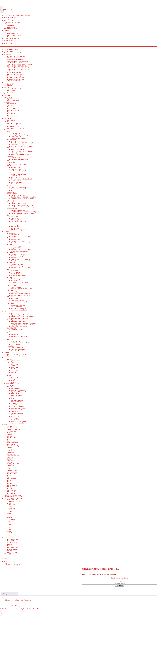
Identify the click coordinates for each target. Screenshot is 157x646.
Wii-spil (13, 162)
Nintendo (6, 130)
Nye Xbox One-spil (16, 298)
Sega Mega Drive (12, 320)
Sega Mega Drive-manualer (19, 392)
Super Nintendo (11, 139)
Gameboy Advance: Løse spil (19, 210)
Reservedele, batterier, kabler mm (13, 498)
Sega (5, 311)
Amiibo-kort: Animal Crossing (16, 128)
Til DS (9, 513)
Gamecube (10, 156)
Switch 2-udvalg (8, 51)
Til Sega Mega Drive (13, 500)
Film (5, 82)
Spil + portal (14, 364)
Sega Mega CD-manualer (18, 390)
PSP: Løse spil (15, 270)
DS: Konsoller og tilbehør (18, 221)
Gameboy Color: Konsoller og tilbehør (22, 205)
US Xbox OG (11, 492)
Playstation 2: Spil (16, 239)
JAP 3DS (10, 459)
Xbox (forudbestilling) (13, 81)
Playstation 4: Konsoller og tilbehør (21, 261)
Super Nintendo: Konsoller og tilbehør (22, 146)
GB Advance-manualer (17, 406)
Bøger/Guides (8, 97)
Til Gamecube (11, 519)
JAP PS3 (9, 462)
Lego (8, 546)
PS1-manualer (15, 415)
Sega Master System (13, 313)
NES (8, 131)
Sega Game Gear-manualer (18, 421)
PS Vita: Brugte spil (16, 280)
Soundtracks (10, 550)
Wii (8, 161)
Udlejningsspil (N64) (17, 153)
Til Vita (9, 534)
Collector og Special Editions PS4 (20, 259)
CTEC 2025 (7, 554)
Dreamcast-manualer (17, 410)
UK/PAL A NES (12, 437)
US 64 (9, 477)
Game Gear (10, 346)
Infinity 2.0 (14, 380)
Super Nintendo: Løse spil (18, 141)
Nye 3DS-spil (15, 225)
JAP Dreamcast (11, 467)
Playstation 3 (11, 244)
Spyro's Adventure (16, 369)
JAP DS (9, 436)
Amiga (6, 357)
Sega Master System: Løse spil (19, 318)
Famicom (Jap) (11, 444)
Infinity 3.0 (14, 382)
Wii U (9, 166)
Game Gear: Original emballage (20, 349)
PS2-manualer (15, 416)
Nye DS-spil (14, 216)
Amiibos (6, 121)
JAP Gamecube (11, 449)
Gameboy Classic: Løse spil (19, 195)
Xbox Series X (11, 303)
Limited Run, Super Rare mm (12, 495)
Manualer (10, 387)
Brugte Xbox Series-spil (18, 305)
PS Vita (9, 277)
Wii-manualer (15, 398)
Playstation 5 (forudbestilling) (15, 79)
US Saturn (10, 488)
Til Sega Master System (14, 501)
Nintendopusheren (10, 609)
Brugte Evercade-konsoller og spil (17, 354)
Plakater (9, 115)
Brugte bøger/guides (13, 100)
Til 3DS (9, 514)
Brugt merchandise (12, 103)
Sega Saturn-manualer (17, 395)
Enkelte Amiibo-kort (13, 126)
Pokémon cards (8, 359)
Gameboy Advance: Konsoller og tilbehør (23, 213)
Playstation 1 (11, 233)
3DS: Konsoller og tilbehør (18, 230)
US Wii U (10, 482)
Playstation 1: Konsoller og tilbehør (21, 236)
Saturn (9, 333)
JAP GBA (10, 457)
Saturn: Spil (14, 334)
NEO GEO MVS (12, 120)
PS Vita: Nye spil (16, 279)
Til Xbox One (11, 508)
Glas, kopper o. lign (13, 110)
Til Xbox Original (12, 505)
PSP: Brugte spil (15, 272)
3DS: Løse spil (15, 228)
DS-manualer (15, 411)
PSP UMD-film (15, 274)
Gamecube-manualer (17, 413)
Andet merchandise (12, 117)
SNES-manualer (15, 397)
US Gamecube (11, 478)
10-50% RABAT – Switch (15, 62)
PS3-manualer (15, 418)
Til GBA (9, 511)
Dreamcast (10, 339)
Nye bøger (10, 92)
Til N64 (9, 518)
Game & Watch (11, 192)
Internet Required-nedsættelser (16, 56)
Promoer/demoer (12, 549)
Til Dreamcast (11, 510)
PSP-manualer (15, 419)
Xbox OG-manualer (16, 401)
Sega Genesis (11, 441)
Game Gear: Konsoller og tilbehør (20, 351)
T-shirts (9, 105)
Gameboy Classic (12, 194)
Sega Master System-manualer (19, 408)
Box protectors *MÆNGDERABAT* (15, 496)
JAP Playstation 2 (12, 460)
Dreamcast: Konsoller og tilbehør (20, 343)
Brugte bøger (11, 90)
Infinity (9, 375)
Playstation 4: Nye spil (17, 256)
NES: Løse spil (15, 133)
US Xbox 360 (11, 493)
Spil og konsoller (12, 542)
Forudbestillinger (8, 71)
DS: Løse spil (15, 220)
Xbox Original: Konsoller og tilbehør (21, 288)
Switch (9, 172)
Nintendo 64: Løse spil (17, 149)
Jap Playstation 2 (12, 428)
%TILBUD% (7, 54)
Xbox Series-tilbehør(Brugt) (19, 310)
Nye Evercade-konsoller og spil (16, 356)
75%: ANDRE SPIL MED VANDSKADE (19, 64)
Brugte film (10, 84)
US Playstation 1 (12, 485)
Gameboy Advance (12, 208)
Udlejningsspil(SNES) (17, 144)
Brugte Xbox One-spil (17, 300)
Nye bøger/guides (12, 99)
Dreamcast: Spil (15, 341)
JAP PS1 (9, 434)
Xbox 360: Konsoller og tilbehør (20, 293)
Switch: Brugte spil (16, 177)
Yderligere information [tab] (10, 594)
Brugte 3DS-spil (15, 226)
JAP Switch (10, 452)
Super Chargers (15, 370)
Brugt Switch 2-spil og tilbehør (20, 187)
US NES (9, 439)
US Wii (9, 480)
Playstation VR (15, 257)
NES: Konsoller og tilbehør (19, 138)
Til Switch (10, 524)
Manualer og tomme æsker (11, 383)
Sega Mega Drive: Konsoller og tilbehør (22, 325)
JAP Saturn (10, 465)
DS (8, 215)
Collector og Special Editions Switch (21, 179)
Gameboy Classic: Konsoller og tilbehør (22, 198)
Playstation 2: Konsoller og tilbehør (21, 243)
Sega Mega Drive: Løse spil (19, 321)
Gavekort (6, 94)
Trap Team (14, 374)
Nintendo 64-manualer (17, 423)
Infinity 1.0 (14, 379)
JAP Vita (9, 426)
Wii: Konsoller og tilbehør (18, 164)
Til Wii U (10, 523)
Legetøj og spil (11, 113)
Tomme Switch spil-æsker (18, 174)
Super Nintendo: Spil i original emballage (23, 143)
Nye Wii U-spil (15, 167)
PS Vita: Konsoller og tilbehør (19, 282)
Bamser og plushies (12, 107)
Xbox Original (11, 285)
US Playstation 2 (12, 487)
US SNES (10, 475)
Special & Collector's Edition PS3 (20, 251)
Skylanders (10, 362)
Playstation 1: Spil (16, 234)
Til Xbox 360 (11, 506)
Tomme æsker (11, 385)
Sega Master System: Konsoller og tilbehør (23, 315)
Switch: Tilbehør (15, 184)
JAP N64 (10, 447)
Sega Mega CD (11, 328)
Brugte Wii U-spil (16, 169)
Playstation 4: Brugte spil (18, 254)
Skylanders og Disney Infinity (12, 361)
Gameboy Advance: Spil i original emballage (24, 212)
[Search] (1, 7)
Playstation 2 (11, 238)
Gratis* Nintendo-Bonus (11, 49)
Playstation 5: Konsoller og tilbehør (21, 267)
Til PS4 (9, 531)
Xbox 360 (10, 290)
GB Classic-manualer (17, 400)
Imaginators (14, 367)
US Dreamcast (11, 490)
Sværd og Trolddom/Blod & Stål (13, 89)
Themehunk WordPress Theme (32, 609)
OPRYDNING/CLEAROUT (15, 59)
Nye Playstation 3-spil (17, 246)
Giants (13, 365)
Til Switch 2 (10, 526)
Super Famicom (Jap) (13, 446)
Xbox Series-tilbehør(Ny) (18, 308)
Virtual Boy (10, 200)
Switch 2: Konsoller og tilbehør (20, 189)
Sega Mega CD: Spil (17, 329)
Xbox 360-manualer (16, 405)
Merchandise (7, 102)
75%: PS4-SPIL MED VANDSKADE (18, 69)
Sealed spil (7, 87)
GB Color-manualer (16, 403)
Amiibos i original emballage (15, 123)
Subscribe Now (119, 585)
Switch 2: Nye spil (16, 190)
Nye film (9, 85)
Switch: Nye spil (15, 175)
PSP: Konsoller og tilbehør (18, 275)
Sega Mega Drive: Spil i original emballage (23, 323)
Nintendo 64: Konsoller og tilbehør (21, 154)
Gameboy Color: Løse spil (18, 203)
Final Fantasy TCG (12, 539)
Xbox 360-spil (15, 292)
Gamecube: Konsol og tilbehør (20, 159)
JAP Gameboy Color (13, 456)
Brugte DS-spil (15, 218)
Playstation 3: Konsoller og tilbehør (21, 249)
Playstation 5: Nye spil (17, 266)
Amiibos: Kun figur (13, 125)
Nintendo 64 (10, 148)
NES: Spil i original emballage (19, 135)
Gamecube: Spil (15, 157)
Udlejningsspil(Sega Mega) (19, 326)
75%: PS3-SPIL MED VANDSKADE (18, 67)
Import (5, 424)
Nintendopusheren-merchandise (13, 53)
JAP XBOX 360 (12, 472)
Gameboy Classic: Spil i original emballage (23, 197)
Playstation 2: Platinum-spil (19, 241)
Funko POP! (11, 541)
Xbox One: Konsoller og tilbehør (20, 302)
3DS (8, 223)
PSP (8, 269)
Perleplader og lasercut (13, 547)
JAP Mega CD (11, 431)
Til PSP (9, 532)
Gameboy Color (12, 202)
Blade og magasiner (13, 544)
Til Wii (9, 521)
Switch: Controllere (16, 182)
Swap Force (14, 372)
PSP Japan (10, 433)
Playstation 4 (11, 252)
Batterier (9, 503)
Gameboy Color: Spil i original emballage (23, 207)
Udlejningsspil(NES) (17, 136)
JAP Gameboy (11, 454)
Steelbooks (7, 95)
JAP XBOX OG (12, 470)
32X (8, 331)
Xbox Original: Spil (16, 287)
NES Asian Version (12, 442)
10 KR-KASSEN (12, 58)
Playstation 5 (11, 262)
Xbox (5, 284)
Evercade (6, 352)
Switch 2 (9, 185)
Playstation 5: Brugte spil (18, 264)
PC (4, 536)
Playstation (7, 231)
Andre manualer (15, 388)
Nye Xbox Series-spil (17, 306)
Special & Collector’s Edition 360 (20, 295)
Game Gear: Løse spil (17, 347)
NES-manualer (15, 393)
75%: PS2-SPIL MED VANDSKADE (18, 66)
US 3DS (9, 483)
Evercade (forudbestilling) (14, 74)
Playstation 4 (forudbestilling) (15, 77)
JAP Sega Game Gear (13, 429)
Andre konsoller (8, 118)
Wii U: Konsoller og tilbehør (19, 171)
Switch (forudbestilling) (14, 76)
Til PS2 (9, 529)
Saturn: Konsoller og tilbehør (19, 336)
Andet (5, 537)
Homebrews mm (15, 338)
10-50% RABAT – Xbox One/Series (17, 61)
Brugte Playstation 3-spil (18, 248)
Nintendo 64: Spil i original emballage (22, 151)
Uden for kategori (12, 552)
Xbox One (10, 297)
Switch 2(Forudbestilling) (14, 72)
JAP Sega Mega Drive (13, 464)
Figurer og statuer (12, 112)
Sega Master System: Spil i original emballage (24, 316)
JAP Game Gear (12, 469)
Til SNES (10, 516)
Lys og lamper (11, 108)
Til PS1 (9, 528)
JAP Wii (9, 451)
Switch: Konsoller (16, 180)
